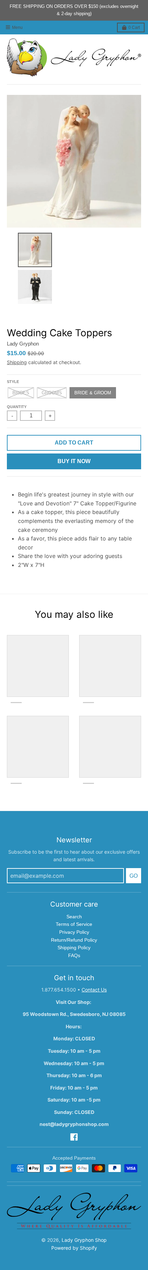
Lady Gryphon (23, 344)
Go (133, 876)
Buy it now (74, 461)
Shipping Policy (74, 947)
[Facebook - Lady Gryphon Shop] (74, 1137)
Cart (134, 27)
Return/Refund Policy (74, 940)
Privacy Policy (74, 932)
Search (74, 916)
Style (13, 382)
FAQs (74, 955)
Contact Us (94, 990)
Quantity (17, 407)
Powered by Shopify (74, 1248)
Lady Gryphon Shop (84, 1240)
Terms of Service (74, 924)
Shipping (17, 362)
